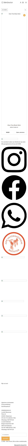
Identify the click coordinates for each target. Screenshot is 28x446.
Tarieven (3, 393)
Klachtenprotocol (5, 406)
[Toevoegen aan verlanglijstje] (24, 15)
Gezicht (12, 127)
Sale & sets (4, 379)
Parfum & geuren (5, 374)
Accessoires (4, 375)
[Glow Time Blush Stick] (14, 67)
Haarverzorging (5, 370)
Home (3, 389)
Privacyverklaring (5, 404)
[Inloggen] (20, 2)
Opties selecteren (20, 132)
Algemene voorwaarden (7, 402)
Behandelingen (5, 391)
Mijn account (4, 383)
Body (2, 372)
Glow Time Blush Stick (14, 125)
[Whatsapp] (14, 229)
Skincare (3, 366)
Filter (5, 9)
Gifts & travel (4, 377)
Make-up (16, 127)
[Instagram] (14, 173)
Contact (3, 398)
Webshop (3, 394)
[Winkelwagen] (23, 2)
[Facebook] (14, 200)
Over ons (3, 396)
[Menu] (26, 2)
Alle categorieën (5, 364)
